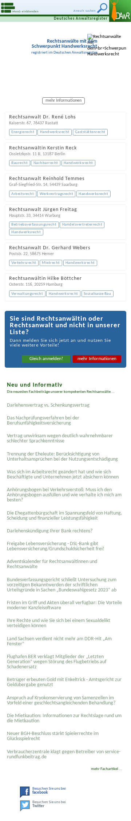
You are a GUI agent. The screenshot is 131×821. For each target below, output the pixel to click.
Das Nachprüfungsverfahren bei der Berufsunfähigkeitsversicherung (43, 420)
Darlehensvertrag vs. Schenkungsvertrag (48, 405)
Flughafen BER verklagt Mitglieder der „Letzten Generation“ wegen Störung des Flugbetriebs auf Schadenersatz (56, 662)
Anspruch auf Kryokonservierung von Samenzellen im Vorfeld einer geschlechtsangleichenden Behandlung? (61, 700)
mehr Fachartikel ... (106, 769)
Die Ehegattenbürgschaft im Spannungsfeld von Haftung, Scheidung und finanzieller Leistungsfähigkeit (64, 516)
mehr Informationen (97, 358)
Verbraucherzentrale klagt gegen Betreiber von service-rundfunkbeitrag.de (63, 754)
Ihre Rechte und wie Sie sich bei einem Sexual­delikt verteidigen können (58, 623)
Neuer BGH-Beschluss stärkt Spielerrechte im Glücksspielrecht (53, 736)
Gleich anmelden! (46, 358)
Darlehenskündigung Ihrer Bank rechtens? (49, 531)
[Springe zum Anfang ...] (116, 806)
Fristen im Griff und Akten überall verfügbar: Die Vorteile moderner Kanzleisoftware (64, 605)
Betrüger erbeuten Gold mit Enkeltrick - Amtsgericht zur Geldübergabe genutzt (64, 682)
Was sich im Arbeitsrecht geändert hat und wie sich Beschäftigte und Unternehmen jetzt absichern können (63, 474)
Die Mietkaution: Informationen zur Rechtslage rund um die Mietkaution (64, 718)
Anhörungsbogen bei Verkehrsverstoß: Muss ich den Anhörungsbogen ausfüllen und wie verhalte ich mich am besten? (64, 495)
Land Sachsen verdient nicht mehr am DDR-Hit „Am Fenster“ (59, 641)
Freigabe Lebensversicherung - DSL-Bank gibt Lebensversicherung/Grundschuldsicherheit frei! (55, 546)
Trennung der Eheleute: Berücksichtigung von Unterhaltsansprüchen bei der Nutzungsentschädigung (62, 456)
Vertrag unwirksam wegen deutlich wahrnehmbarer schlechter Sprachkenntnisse (60, 438)
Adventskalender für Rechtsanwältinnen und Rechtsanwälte (52, 564)
